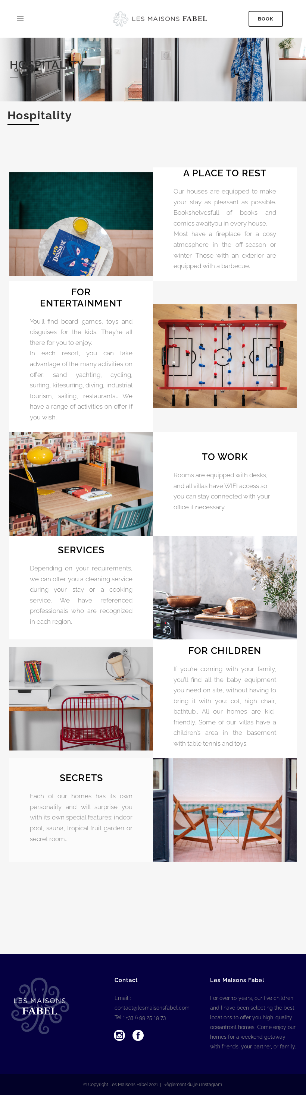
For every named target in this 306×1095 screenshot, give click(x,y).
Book (266, 19)
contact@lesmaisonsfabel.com (152, 1008)
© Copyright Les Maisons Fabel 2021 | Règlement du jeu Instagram (153, 1084)
